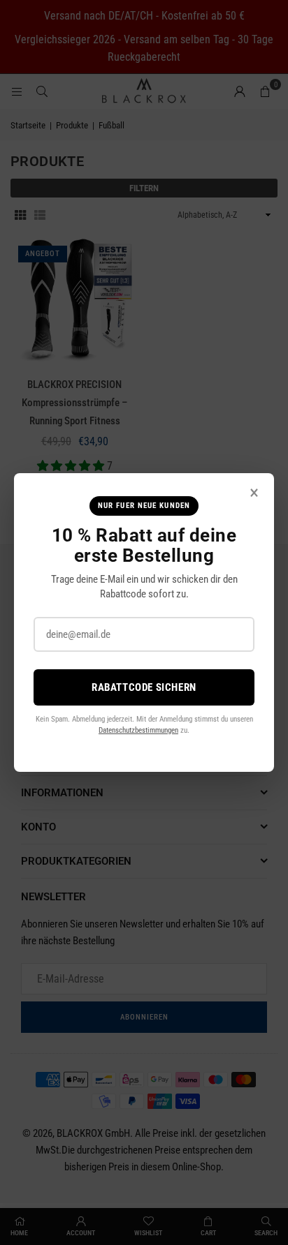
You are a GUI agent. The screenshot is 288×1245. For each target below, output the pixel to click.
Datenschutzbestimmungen (138, 730)
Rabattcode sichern (144, 687)
